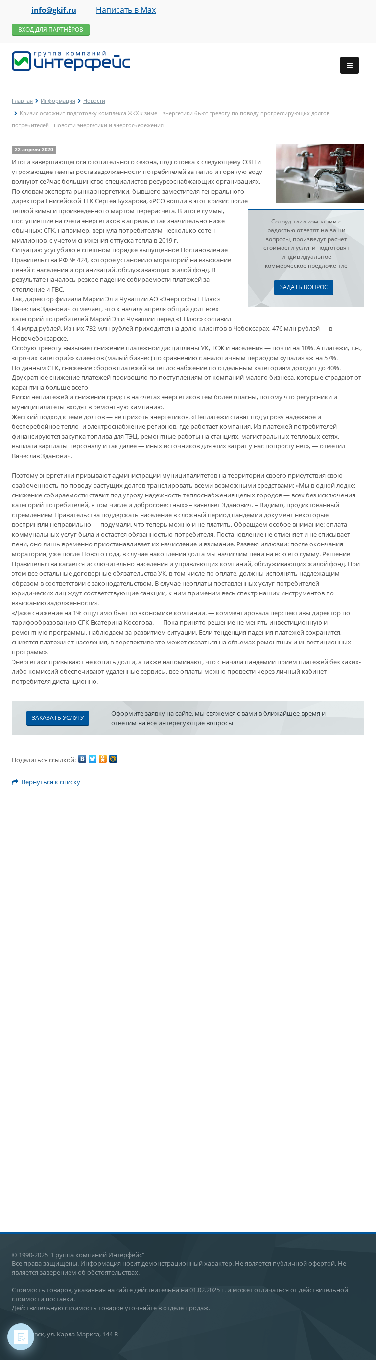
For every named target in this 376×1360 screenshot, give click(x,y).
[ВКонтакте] (82, 759)
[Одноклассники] (103, 759)
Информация (58, 100)
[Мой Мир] (113, 759)
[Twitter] (92, 759)
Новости (94, 100)
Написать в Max (126, 9)
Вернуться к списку (51, 781)
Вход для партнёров (50, 29)
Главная (22, 100)
